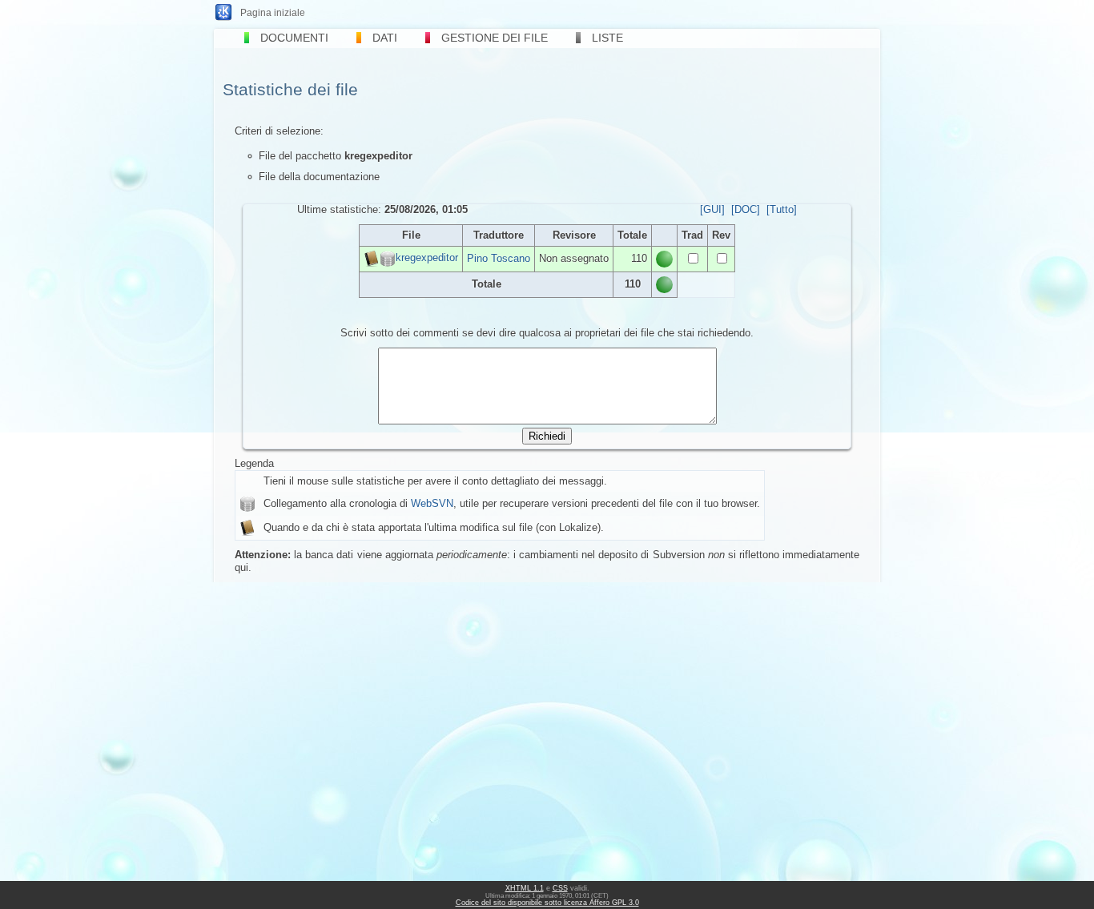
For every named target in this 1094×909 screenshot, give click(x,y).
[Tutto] (781, 209)
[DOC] (745, 209)
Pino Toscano (498, 258)
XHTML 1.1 (524, 888)
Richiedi (547, 436)
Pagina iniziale (272, 12)
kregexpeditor (427, 258)
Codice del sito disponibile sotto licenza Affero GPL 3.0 (547, 903)
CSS (560, 888)
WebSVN (432, 503)
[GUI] (712, 209)
